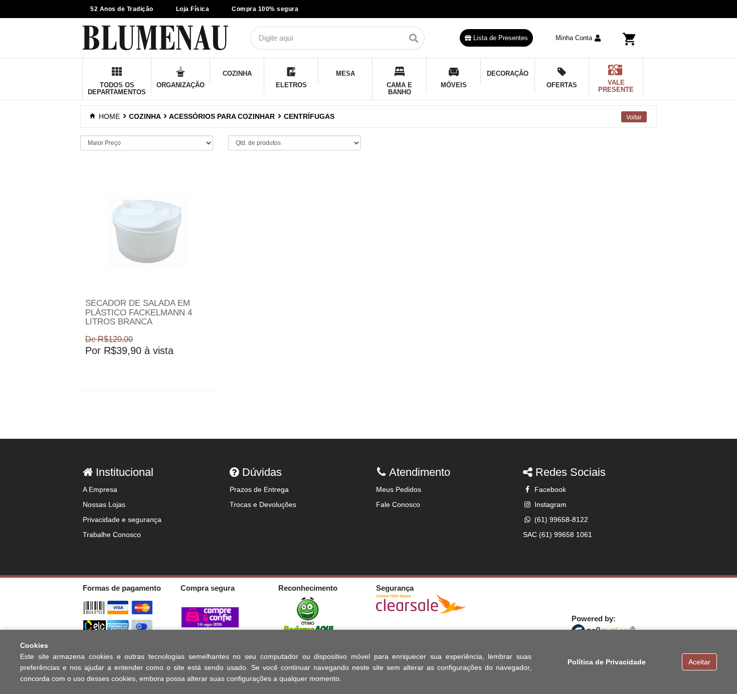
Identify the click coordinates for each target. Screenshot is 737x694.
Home (108, 116)
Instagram (549, 504)
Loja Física (193, 9)
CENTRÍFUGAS (309, 116)
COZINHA (144, 116)
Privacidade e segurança (122, 519)
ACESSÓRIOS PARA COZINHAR (222, 116)
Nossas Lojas (104, 504)
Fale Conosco (398, 504)
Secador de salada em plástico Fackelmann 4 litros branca (138, 312)
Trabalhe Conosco (112, 535)
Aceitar (699, 662)
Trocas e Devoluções (263, 504)
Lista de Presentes (499, 38)
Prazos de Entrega (259, 489)
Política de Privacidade (607, 662)
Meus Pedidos (398, 489)
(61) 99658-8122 (560, 519)
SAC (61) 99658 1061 (557, 535)
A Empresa (100, 489)
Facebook (549, 489)
